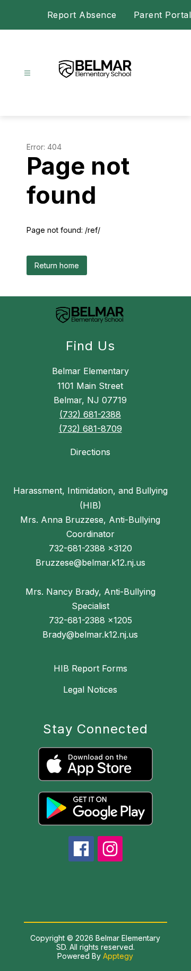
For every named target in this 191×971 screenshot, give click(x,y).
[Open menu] (27, 73)
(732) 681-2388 (90, 414)
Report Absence (82, 15)
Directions (90, 452)
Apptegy (118, 955)
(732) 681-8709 (90, 428)
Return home (56, 265)
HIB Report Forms (90, 668)
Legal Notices (90, 689)
